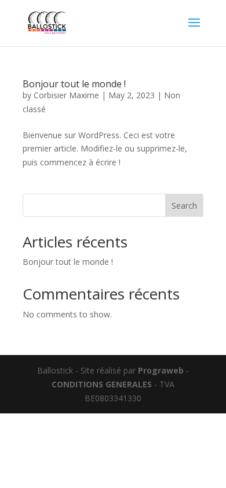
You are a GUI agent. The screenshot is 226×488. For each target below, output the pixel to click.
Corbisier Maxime (66, 95)
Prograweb (161, 370)
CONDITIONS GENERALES (102, 384)
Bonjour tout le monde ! (74, 83)
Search (184, 205)
